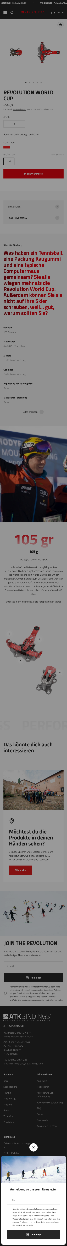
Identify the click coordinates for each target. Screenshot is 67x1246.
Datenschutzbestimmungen (39, 1209)
